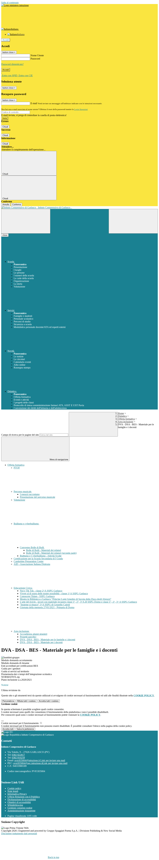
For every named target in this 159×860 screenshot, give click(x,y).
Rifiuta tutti (26, 701)
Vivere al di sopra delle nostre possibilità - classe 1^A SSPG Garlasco (54, 593)
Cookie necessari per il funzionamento (20, 723)
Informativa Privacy (17, 794)
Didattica (122, 416)
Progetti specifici (28, 636)
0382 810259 (18, 757)
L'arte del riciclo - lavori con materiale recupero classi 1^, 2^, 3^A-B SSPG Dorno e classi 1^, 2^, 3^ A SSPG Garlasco (78, 602)
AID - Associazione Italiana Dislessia (32, 564)
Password (35, 58)
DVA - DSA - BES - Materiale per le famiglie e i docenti (47, 639)
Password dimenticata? (12, 64)
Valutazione (19, 500)
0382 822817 (18, 755)
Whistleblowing (15, 805)
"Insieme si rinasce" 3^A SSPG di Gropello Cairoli (45, 604)
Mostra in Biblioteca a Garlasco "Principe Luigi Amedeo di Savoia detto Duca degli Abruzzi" (65, 599)
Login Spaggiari (81, 109)
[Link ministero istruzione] (15, 5)
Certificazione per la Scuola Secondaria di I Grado (38, 558)
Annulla (5, 204)
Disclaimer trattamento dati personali (19, 833)
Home (121, 413)
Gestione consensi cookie (19, 808)
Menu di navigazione (58, 459)
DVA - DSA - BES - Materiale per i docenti (41, 642)
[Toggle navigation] (25, 221)
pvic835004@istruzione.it (39, 760)
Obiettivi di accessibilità (19, 802)
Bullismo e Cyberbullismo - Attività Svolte (40, 555)
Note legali (12, 791)
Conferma (16, 204)
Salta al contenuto (10, 2)
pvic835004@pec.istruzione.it (40, 763)
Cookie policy (14, 788)
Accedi (5, 40)
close (4, 235)
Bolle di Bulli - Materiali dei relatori (43, 550)
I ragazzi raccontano (30, 494)
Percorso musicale (23, 491)
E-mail (34, 103)
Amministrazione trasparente (21, 810)
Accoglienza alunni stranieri (33, 634)
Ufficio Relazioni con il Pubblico (23, 796)
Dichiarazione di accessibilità (21, 799)
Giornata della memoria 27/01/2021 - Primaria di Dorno (47, 607)
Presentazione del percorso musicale (37, 497)
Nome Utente (37, 55)
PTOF (17, 467)
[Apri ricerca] (133, 221)
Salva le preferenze (25, 729)
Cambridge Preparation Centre (28, 561)
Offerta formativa (126, 419)
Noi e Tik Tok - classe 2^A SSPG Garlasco (41, 590)
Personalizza (8, 701)
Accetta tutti (49, 701)
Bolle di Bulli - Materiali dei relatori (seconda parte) (51, 553)
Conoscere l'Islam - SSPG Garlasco (37, 596)
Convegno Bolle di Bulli (32, 547)
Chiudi (5, 127)
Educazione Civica (23, 588)
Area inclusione (125, 421)
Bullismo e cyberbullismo (26, 523)
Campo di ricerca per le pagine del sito (20, 434)
